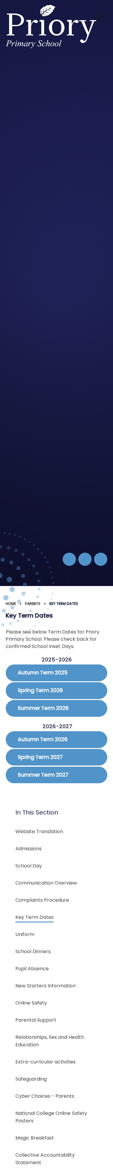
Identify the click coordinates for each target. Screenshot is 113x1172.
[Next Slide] (100, 559)
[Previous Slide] (85, 559)
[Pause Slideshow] (69, 559)
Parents (32, 603)
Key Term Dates (63, 603)
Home (11, 603)
